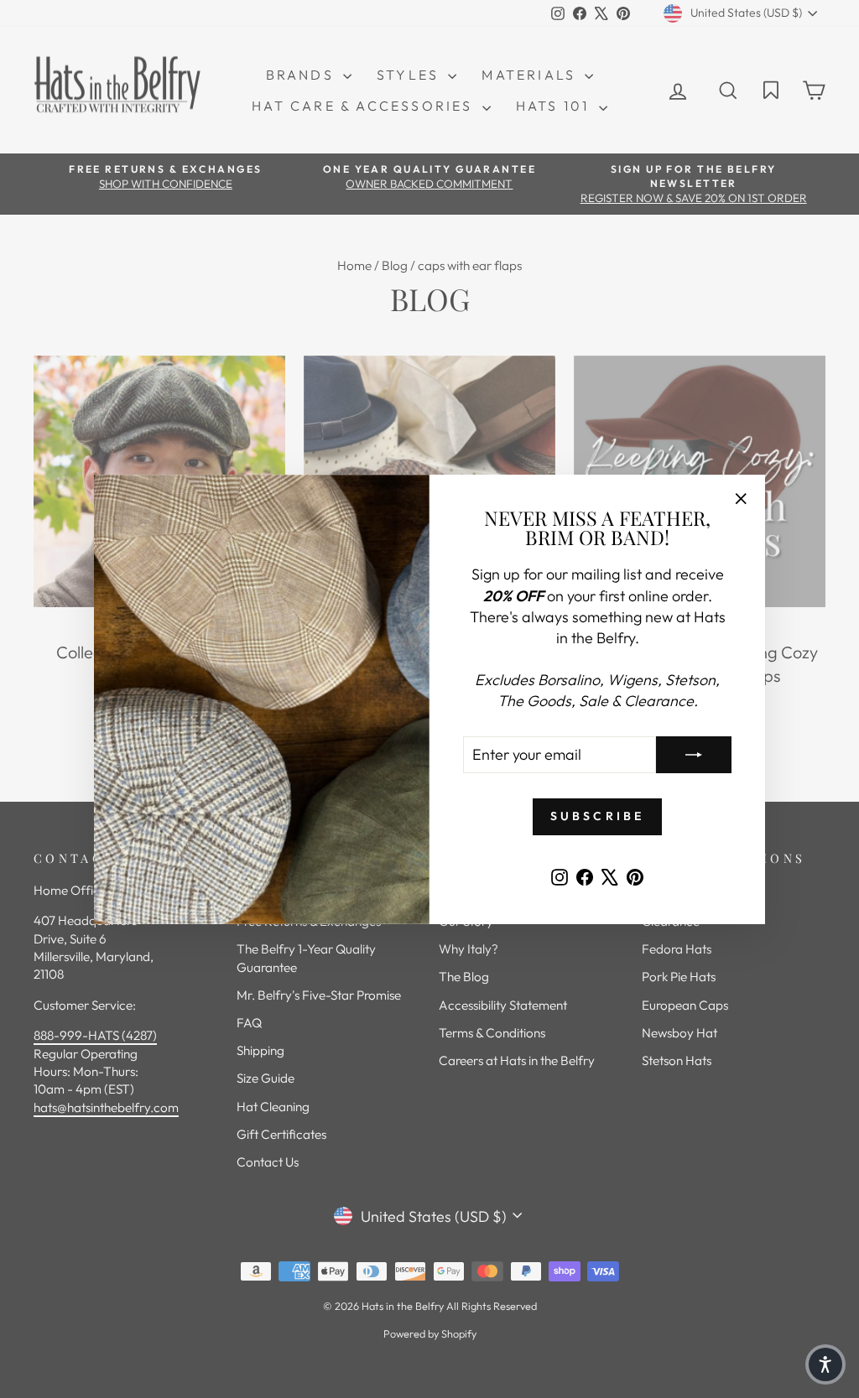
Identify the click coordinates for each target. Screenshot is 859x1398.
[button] (825, 1364)
